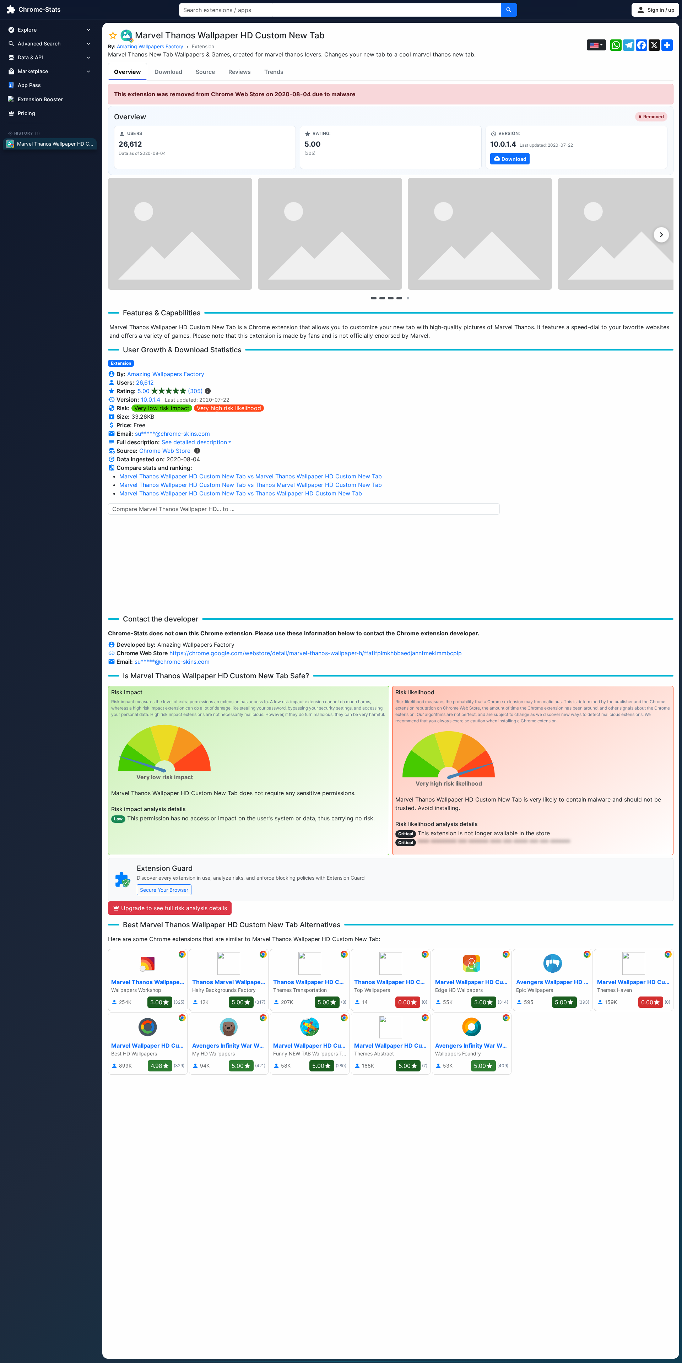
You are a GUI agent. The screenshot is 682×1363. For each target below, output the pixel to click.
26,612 (145, 382)
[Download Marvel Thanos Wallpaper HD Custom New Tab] (576, 147)
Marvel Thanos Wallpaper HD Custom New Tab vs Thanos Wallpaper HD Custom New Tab (240, 493)
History (27, 133)
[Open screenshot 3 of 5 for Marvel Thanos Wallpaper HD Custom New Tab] (480, 234)
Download (168, 71)
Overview (127, 71)
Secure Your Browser (164, 890)
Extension (203, 46)
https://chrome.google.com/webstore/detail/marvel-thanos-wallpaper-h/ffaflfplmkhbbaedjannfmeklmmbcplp (315, 653)
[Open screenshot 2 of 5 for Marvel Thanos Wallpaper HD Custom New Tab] (330, 234)
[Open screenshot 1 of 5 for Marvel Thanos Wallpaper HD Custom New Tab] (180, 234)
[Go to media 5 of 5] (408, 298)
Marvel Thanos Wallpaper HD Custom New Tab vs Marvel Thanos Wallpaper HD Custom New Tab (250, 476)
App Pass (29, 85)
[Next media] (661, 235)
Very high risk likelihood (229, 408)
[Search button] (509, 10)
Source (205, 71)
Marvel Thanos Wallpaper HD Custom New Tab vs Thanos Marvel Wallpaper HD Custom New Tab (250, 484)
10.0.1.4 (150, 399)
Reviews (239, 71)
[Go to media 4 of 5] (399, 298)
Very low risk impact (161, 408)
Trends (273, 71)
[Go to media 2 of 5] (382, 298)
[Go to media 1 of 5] (373, 298)
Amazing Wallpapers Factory (150, 46)
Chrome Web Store (164, 450)
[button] (655, 10)
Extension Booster (40, 99)
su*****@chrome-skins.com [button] (172, 433)
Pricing (26, 113)
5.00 (170, 391)
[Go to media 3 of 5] (390, 298)
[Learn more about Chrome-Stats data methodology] (197, 450)
